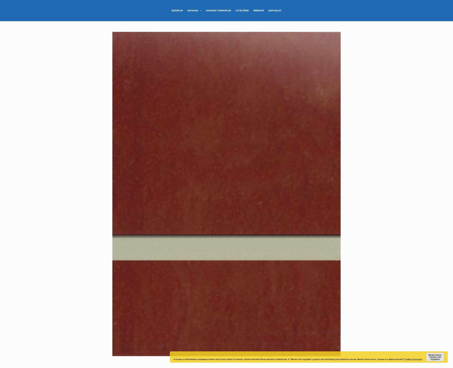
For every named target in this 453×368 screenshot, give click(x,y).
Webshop (258, 10)
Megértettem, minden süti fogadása (435, 357)
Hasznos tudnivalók (218, 10)
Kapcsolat (275, 10)
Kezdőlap (177, 10)
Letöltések (242, 10)
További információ (413, 359)
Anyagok (192, 10)
